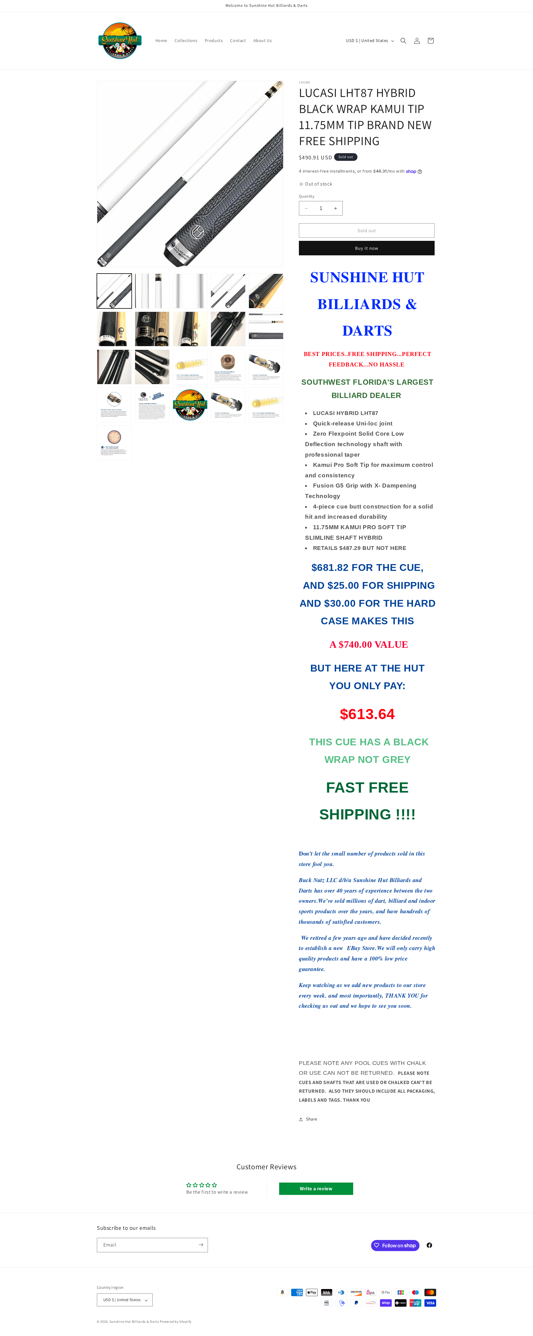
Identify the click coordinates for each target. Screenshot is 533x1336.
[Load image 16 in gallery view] (114, 404)
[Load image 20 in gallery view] (266, 404)
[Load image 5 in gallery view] (266, 291)
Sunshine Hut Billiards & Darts (134, 1322)
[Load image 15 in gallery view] (266, 367)
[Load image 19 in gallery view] (228, 404)
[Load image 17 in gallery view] (152, 404)
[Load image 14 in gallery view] (228, 367)
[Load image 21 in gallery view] (114, 442)
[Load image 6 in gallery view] (114, 329)
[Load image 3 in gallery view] (190, 291)
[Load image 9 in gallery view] (228, 329)
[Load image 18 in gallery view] (190, 404)
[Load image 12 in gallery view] (152, 367)
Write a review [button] (316, 1188)
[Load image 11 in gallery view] (114, 367)
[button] (403, 41)
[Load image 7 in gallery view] (152, 329)
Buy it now (366, 248)
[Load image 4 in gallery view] (228, 291)
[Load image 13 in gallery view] (190, 367)
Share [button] (311, 1119)
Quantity (306, 196)
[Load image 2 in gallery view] (152, 291)
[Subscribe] (201, 1245)
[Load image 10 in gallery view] (266, 329)
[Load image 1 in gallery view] (114, 291)
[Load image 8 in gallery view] (190, 329)
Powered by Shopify (176, 1322)
